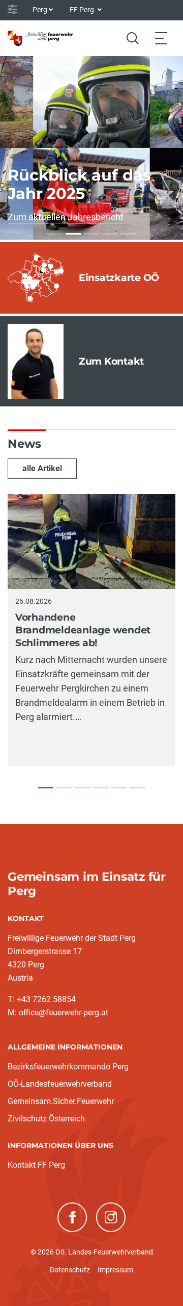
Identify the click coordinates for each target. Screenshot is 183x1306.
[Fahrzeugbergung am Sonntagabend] (100, 787)
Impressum (115, 1270)
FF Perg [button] (83, 10)
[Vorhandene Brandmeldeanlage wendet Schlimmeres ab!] (45, 787)
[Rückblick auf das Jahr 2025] (73, 234)
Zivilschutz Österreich (46, 1118)
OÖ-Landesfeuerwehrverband (60, 1084)
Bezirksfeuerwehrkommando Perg (68, 1066)
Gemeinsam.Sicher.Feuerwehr (61, 1101)
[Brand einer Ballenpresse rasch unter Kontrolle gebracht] (119, 787)
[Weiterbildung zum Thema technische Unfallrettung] (55, 234)
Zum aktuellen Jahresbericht (66, 217)
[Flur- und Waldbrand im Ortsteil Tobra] (82, 787)
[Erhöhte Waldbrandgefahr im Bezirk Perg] (64, 787)
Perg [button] (40, 10)
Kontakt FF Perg (36, 1165)
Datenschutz (70, 1270)
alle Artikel (42, 468)
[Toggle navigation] (161, 38)
